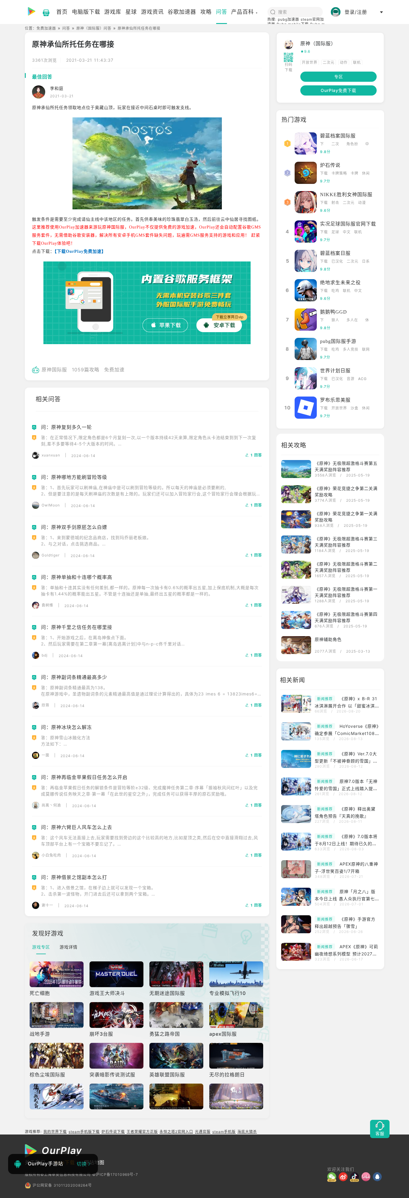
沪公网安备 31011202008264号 (62, 1185)
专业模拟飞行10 (227, 993)
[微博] (344, 1176)
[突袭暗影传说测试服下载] (117, 1056)
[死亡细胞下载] (57, 974)
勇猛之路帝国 (164, 1034)
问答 (66, 28)
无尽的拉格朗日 (227, 1075)
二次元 (328, 62)
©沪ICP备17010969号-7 (115, 1174)
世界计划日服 (335, 370)
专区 (338, 76)
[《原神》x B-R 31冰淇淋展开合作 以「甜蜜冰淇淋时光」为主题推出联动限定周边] (298, 704)
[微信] (333, 1176)
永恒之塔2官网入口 (176, 1131)
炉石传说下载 (113, 1131)
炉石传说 (330, 165)
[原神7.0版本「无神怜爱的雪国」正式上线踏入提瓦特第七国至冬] (298, 787)
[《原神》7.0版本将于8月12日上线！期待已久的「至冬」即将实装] (298, 842)
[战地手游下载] (57, 1015)
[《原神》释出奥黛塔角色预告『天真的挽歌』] (298, 814)
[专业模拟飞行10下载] (236, 974)
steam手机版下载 (84, 1131)
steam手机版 (224, 1131)
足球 (335, 232)
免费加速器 (46, 28)
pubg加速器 (288, 19)
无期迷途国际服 (167, 993)
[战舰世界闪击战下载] (117, 1096)
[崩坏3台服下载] (117, 1015)
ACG (362, 378)
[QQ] (378, 1176)
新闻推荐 (325, 699)
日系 (366, 261)
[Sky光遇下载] (236, 1096)
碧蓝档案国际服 (338, 135)
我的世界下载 (55, 1131)
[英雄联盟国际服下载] (177, 1056)
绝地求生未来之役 (340, 282)
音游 (351, 378)
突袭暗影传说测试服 (112, 1075)
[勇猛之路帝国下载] (177, 1015)
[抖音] (355, 1176)
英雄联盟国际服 (167, 1075)
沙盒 (354, 408)
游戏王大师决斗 (107, 993)
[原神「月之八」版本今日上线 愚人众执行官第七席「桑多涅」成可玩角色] (298, 897)
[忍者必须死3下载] (57, 1096)
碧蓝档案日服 (335, 253)
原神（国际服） (318, 43)
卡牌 (354, 173)
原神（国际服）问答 (93, 28)
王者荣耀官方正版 (142, 1131)
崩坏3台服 (101, 1034)
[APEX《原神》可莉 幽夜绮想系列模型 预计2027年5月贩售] (298, 952)
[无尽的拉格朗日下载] (236, 1056)
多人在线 (352, 320)
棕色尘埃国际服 (47, 1075)
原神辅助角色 (328, 639)
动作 (344, 62)
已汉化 (337, 261)
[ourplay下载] (43, 12)
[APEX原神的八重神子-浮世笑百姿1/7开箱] (298, 869)
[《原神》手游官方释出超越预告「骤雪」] (298, 924)
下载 (322, 144)
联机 (357, 62)
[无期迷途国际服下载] (177, 974)
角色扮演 (352, 144)
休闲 (366, 173)
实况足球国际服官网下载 (348, 223)
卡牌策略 (339, 173)
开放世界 (309, 62)
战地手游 (40, 1034)
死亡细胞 (40, 993)
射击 (335, 202)
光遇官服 (202, 1131)
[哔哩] (367, 1176)
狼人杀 (335, 320)
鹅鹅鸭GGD (333, 311)
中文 (367, 144)
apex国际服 (223, 1034)
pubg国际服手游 (338, 341)
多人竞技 (350, 349)
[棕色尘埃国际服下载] (57, 1056)
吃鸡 (335, 290)
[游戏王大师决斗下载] (117, 974)
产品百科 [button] (242, 12)
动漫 (362, 202)
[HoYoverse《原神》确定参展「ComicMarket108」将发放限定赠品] (298, 732)
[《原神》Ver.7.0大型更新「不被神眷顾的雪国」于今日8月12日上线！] (298, 759)
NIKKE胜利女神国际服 (346, 194)
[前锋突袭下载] (177, 1096)
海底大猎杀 (247, 1131)
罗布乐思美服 (335, 400)
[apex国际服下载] (236, 1015)
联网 (366, 349)
